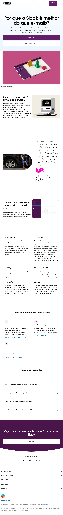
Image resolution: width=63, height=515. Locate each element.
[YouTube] (36, 461)
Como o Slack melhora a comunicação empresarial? (21, 384)
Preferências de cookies (22, 504)
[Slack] (7, 3)
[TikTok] (40, 461)
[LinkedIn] (23, 461)
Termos (12, 504)
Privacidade (4, 504)
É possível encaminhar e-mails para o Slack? (18, 410)
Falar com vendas (31, 43)
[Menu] (59, 3)
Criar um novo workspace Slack (14, 337)
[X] (33, 461)
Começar (53, 2)
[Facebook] (30, 461)
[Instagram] (26, 461)
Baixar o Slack (5, 500)
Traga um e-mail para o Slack (13, 357)
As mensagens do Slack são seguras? (16, 393)
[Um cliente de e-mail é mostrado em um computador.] (46, 106)
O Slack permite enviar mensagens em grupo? (19, 401)
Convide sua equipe (40, 335)
